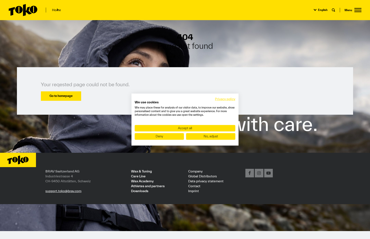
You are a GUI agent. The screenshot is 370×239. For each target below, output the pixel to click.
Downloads (139, 191)
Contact (194, 186)
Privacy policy (225, 99)
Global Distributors (202, 176)
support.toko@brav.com (63, 191)
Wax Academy (142, 181)
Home (56, 10)
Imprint (193, 191)
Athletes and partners (148, 186)
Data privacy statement (206, 181)
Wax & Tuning (141, 171)
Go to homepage (61, 96)
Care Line (138, 176)
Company (195, 171)
